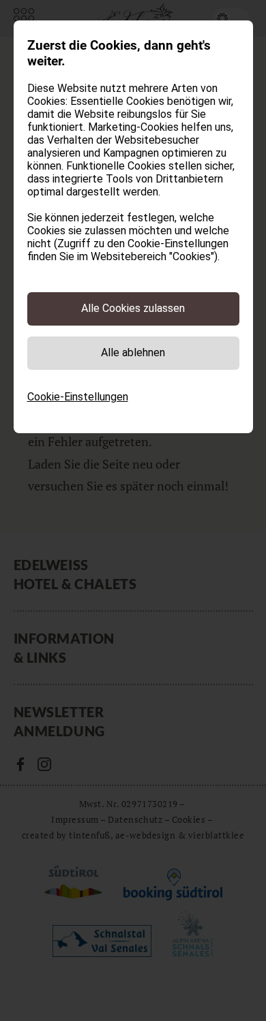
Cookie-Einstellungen (77, 396)
